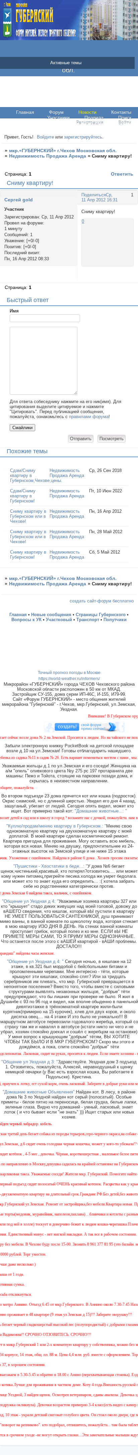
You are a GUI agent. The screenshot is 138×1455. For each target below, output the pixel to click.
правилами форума (89, 416)
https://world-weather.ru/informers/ (69, 678)
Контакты (121, 112)
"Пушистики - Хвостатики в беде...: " (50, 866)
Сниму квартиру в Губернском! (28, 555)
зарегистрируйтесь (83, 136)
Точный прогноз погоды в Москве (69, 672)
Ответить (122, 174)
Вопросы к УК (26, 619)
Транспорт (87, 619)
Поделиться (93, 194)
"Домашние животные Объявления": (39, 1091)
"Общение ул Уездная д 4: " (30, 901)
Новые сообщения (51, 614)
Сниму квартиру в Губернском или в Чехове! (28, 516)
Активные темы (65, 62)
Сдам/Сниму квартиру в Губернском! (23, 495)
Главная (25, 112)
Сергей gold (18, 199)
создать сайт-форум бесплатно (102, 600)
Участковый (59, 619)
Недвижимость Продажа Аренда (47, 156)
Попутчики (115, 619)
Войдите (45, 136)
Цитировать (127, 277)
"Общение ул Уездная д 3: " (29, 1061)
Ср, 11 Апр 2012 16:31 (99, 197)
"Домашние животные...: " (101, 810)
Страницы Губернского (101, 614)
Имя (14, 310)
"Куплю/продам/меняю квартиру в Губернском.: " (56, 826)
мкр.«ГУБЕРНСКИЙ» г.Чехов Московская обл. (63, 150)
